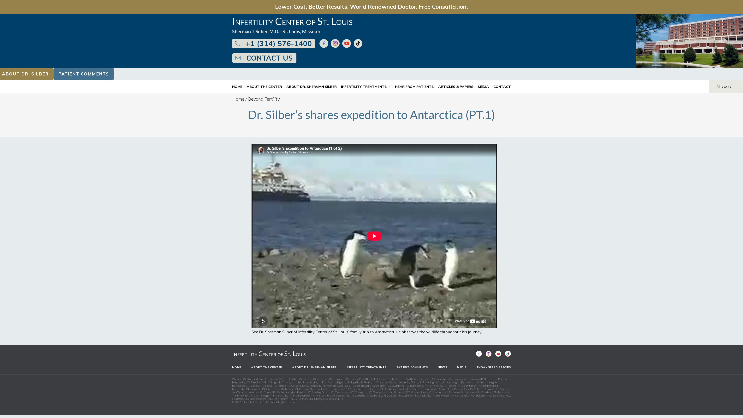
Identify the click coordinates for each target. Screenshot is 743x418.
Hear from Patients (414, 86)
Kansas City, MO (465, 395)
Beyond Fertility (264, 99)
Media (483, 86)
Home (237, 86)
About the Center (264, 86)
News (442, 367)
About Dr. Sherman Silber (311, 86)
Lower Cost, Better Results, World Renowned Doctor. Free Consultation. (371, 6)
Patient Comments (83, 74)
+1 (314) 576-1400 (279, 43)
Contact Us (269, 58)
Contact (502, 86)
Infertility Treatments (364, 86)
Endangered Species (494, 367)
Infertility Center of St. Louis (269, 353)
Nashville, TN (427, 395)
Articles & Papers (455, 86)
